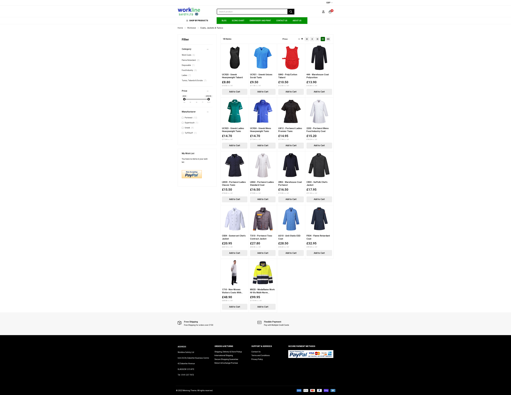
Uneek (189, 128)
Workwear (192, 28)
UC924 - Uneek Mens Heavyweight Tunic (260, 130)
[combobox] (255, 11)
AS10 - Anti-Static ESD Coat (289, 237)
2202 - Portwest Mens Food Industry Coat (317, 130)
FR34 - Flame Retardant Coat (318, 237)
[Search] (290, 11)
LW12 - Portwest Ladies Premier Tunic (290, 130)
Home (181, 28)
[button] (329, 3)
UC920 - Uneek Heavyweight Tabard (232, 76)
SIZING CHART (238, 21)
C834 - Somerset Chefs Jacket (234, 237)
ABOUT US (297, 21)
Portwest (191, 118)
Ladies (187, 75)
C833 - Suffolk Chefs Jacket (316, 183)
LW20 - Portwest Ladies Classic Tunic (234, 183)
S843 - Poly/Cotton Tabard (287, 76)
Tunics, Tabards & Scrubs (195, 80)
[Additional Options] (192, 177)
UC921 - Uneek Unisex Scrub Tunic (261, 76)
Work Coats (189, 55)
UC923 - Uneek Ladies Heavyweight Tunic (233, 130)
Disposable (189, 65)
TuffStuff (191, 133)
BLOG (224, 21)
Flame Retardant (191, 60)
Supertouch (192, 123)
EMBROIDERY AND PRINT (260, 21)
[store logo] (189, 11)
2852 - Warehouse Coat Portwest (290, 183)
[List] (307, 39)
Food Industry (190, 70)
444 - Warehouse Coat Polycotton (317, 76)
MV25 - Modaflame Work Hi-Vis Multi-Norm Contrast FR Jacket (262, 291)
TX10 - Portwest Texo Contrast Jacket (261, 237)
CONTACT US (281, 21)
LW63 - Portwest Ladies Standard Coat (262, 183)
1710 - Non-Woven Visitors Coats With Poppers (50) (231, 291)
